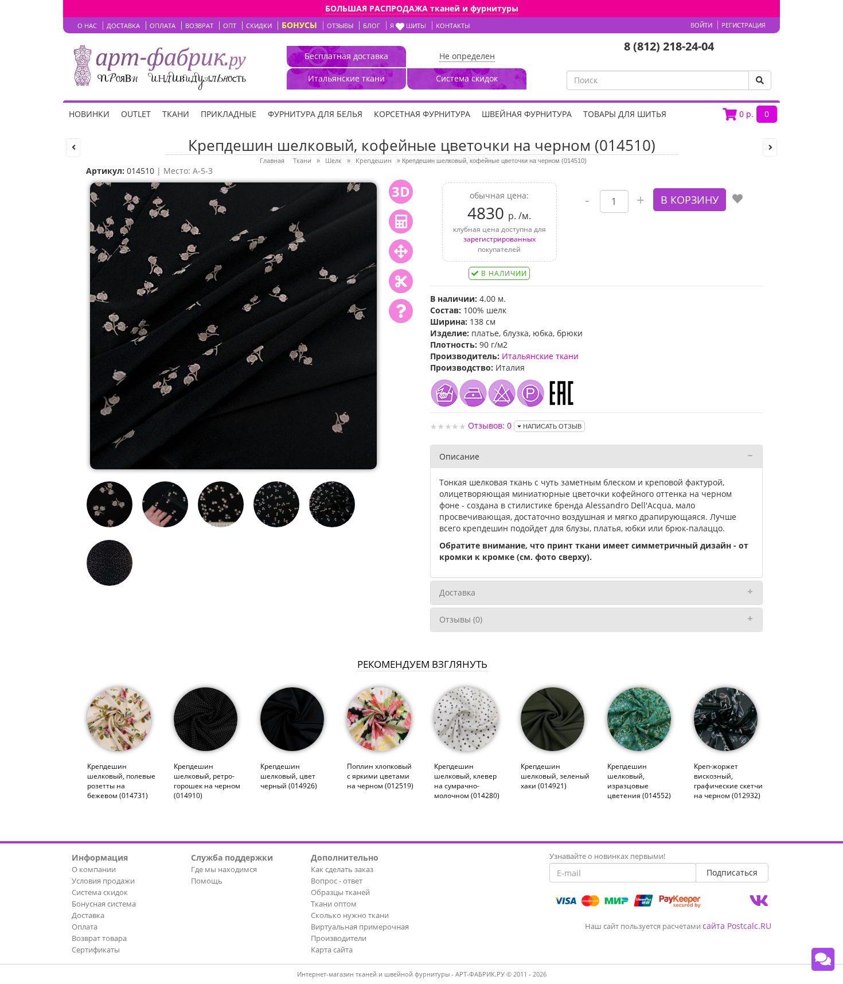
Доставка (457, 592)
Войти (701, 25)
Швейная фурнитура (527, 113)
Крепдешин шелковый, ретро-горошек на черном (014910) (207, 780)
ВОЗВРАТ (199, 25)
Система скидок (100, 892)
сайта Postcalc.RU (736, 925)
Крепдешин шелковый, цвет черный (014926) (288, 776)
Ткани (175, 113)
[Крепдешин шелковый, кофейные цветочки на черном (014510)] (233, 325)
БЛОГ (371, 25)
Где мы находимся (224, 869)
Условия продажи (103, 881)
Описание (459, 456)
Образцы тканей (340, 892)
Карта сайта (332, 949)
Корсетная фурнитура (422, 113)
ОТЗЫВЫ (340, 25)
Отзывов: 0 (490, 425)
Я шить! (408, 25)
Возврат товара (99, 938)
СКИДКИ (259, 25)
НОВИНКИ (89, 113)
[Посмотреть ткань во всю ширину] (401, 251)
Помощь (207, 881)
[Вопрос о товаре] (401, 311)
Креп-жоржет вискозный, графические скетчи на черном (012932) (728, 780)
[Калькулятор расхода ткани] (401, 221)
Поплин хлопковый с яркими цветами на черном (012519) (380, 776)
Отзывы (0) (460, 619)
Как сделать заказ (342, 869)
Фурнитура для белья (315, 113)
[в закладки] (737, 199)
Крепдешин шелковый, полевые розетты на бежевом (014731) (121, 780)
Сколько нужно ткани (350, 915)
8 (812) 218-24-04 (669, 46)
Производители (338, 938)
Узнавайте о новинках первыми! (607, 856)
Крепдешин (374, 160)
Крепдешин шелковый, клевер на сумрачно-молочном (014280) (466, 780)
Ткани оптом (334, 904)
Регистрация (743, 25)
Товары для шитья (624, 113)
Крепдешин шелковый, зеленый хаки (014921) (555, 776)
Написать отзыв (551, 426)
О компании (94, 869)
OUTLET (136, 113)
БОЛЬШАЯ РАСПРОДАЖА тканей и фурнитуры (421, 8)
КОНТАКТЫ (453, 25)
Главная (272, 160)
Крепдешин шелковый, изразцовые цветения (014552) (639, 780)
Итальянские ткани (540, 356)
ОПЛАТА (162, 25)
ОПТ (229, 25)
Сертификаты (96, 949)
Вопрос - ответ (336, 881)
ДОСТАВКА (123, 25)
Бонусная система (104, 904)
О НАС (87, 25)
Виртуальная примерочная (360, 926)
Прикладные (228, 113)
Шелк (333, 160)
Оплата (84, 926)
